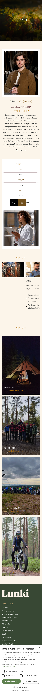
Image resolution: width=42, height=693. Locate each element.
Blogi (4, 634)
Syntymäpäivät (7, 631)
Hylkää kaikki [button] (31, 681)
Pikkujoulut (6, 624)
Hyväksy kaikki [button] (11, 681)
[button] (21, 687)
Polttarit (5, 627)
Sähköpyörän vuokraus (10, 614)
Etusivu (5, 608)
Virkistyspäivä (7, 621)
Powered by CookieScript (21, 690)
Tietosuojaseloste (9, 641)
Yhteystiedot (7, 637)
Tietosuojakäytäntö (8, 666)
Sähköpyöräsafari (8, 611)
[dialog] (21, 669)
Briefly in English (8, 644)
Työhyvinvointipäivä (9, 617)
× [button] (39, 647)
